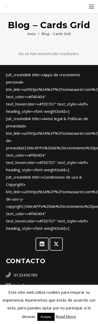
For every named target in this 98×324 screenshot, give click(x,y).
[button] (91, 6)
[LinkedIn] (42, 244)
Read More (66, 316)
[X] (56, 244)
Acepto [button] (46, 316)
